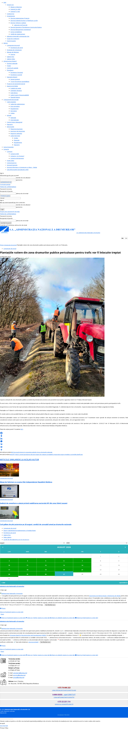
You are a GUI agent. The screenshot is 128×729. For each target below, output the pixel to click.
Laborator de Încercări (20, 25)
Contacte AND (14, 154)
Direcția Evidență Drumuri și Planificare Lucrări (24, 20)
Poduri (9, 66)
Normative (13, 111)
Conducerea (10, 14)
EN (126, 238)
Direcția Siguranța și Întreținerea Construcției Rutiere (26, 27)
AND (4, 2)
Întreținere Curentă (16, 75)
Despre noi (10, 5)
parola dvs (19, 180)
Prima (1, 245)
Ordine (12, 113)
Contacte (6, 149)
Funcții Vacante (11, 41)
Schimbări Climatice (16, 90)
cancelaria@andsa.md (20, 673)
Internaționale (14, 120)
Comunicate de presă (13, 45)
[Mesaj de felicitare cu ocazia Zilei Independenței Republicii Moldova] (9, 476)
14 (82, 565)
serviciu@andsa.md (19, 675)
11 (27, 565)
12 (45, 565)
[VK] (64, 444)
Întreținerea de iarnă (16, 47)
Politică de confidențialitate (8, 187)
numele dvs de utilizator (23, 178)
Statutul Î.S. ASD (15, 11)
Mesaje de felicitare (13, 52)
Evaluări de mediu (15, 88)
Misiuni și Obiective (16, 7)
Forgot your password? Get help (10, 211)
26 (45, 574)
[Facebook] (64, 433)
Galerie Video (11, 59)
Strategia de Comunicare (14, 50)
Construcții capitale (12, 68)
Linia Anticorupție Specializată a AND (17, 169)
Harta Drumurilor (8, 147)
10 (9, 565)
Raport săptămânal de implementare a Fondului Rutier (19, 530)
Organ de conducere (13, 38)
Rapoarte (10, 124)
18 (27, 570)
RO (122, 238)
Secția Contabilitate (16, 32)
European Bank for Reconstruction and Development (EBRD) (28, 635)
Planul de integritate (16, 129)
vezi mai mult (4, 725)
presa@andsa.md (18, 677)
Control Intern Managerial (14, 122)
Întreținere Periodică (16, 72)
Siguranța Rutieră (12, 77)
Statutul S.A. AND (15, 9)
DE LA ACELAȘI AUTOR (28, 459)
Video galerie (7, 537)
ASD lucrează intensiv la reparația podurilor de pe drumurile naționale (31, 452)
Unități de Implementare (17, 34)
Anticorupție (10, 127)
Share (2, 614)
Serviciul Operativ (12, 165)
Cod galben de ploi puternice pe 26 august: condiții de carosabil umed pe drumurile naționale (35, 524)
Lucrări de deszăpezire (16, 539)
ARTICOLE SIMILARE (9, 459)
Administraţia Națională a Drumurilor (12, 586)
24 (9, 574)
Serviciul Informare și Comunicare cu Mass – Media (22, 167)
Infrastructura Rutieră (9, 61)
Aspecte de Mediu (12, 86)
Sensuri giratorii (15, 79)
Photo (3, 608)
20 (64, 570)
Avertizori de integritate (17, 131)
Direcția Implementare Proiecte (19, 18)
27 (64, 574)
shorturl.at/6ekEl (33, 642)
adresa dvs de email (22, 193)
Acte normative (15, 106)
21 (82, 570)
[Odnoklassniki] (64, 435)
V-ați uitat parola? (5, 184)
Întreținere (10, 70)
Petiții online (10, 160)
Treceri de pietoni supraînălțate (19, 81)
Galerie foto (10, 57)
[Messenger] (64, 441)
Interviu (12, 54)
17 (9, 570)
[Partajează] (64, 449)
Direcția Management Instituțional (20, 29)
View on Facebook (11, 612)
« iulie (3, 582)
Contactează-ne (11, 163)
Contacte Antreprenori (17, 158)
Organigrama (11, 16)
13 (64, 565)
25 (27, 574)
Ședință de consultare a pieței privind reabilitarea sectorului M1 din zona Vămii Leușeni (33, 503)
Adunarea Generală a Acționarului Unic (18, 36)
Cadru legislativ (11, 102)
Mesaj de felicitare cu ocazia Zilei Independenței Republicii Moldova (26, 482)
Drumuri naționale (12, 63)
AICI (22, 429)
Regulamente (14, 108)
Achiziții (9, 115)
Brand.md (9, 713)
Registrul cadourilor (16, 133)
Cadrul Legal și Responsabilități (19, 95)
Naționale (13, 118)
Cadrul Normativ (15, 136)
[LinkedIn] (64, 438)
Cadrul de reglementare (17, 104)
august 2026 (64, 547)
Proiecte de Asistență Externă (16, 84)
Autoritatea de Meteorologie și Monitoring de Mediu (104, 596)
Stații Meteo (14, 93)
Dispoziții (16, 140)
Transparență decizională (10, 99)
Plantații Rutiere (15, 97)
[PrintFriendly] (64, 447)
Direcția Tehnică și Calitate (18, 23)
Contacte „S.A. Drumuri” (17, 156)
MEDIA (5, 43)
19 (45, 570)
